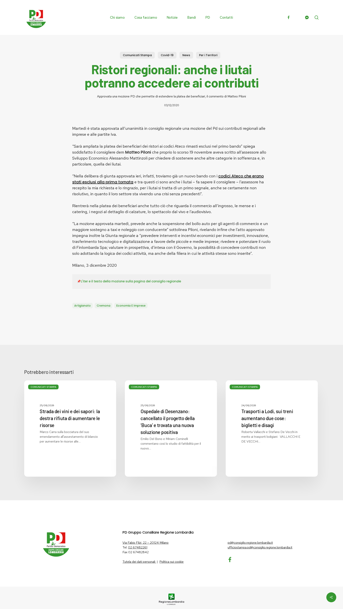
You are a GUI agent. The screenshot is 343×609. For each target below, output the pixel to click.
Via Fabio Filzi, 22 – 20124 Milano (145, 543)
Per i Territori (208, 55)
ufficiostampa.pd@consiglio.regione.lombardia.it (260, 547)
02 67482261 (137, 547)
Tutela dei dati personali (139, 562)
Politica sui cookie (171, 562)
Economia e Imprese (130, 306)
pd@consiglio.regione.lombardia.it (250, 543)
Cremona (103, 306)
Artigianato (82, 306)
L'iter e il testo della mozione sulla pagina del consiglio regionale (131, 281)
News (186, 55)
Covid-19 (167, 55)
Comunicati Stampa (137, 55)
